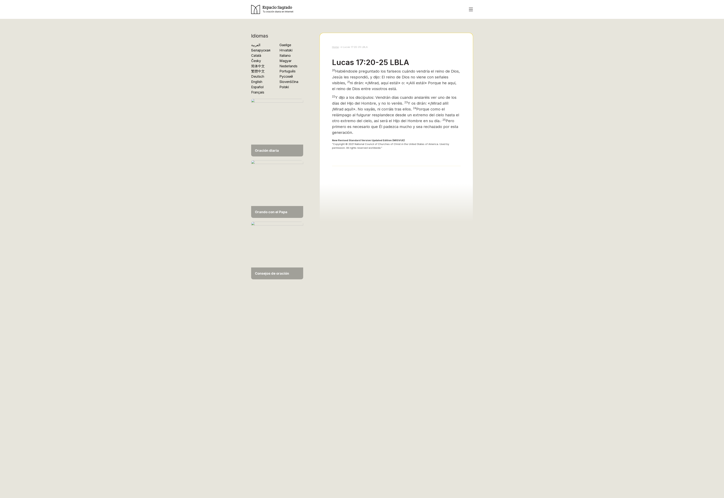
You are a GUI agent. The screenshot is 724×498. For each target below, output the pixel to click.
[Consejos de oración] (277, 250)
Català (256, 55)
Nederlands (288, 66)
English (256, 82)
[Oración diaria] (277, 127)
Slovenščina (288, 82)
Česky (256, 61)
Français (257, 92)
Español (257, 87)
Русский (286, 76)
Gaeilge (285, 45)
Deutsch (257, 76)
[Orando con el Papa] (277, 189)
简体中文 (258, 66)
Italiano (285, 55)
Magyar (285, 61)
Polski (284, 87)
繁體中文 (258, 71)
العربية (255, 45)
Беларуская (260, 50)
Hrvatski (285, 50)
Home (335, 46)
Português (287, 71)
